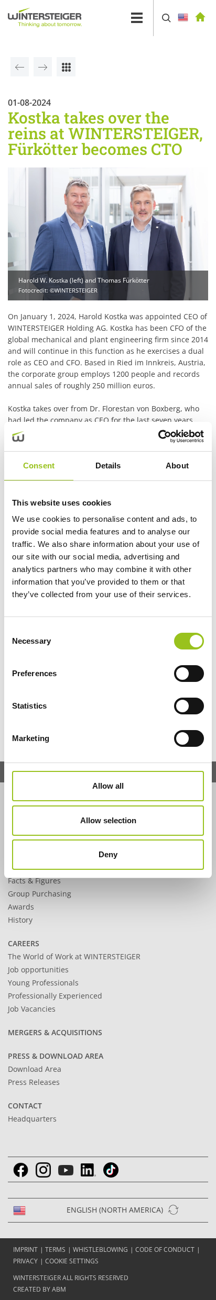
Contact (25, 1106)
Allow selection (108, 820)
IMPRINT (25, 1249)
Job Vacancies (32, 1009)
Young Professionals (43, 983)
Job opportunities (38, 969)
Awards (21, 907)
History (20, 920)
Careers (23, 943)
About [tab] (177, 465)
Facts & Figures (34, 881)
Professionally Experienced (55, 996)
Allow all (108, 785)
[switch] (189, 673)
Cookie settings (72, 1261)
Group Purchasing (39, 894)
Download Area (34, 1069)
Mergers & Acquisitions (55, 1032)
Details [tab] (108, 465)
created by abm (39, 1289)
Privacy (25, 1261)
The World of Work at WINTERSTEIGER (74, 956)
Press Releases (34, 1082)
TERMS (55, 1249)
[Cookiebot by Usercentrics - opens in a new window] (158, 436)
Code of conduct (165, 1249)
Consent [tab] (39, 465)
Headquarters (32, 1119)
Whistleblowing (100, 1249)
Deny (108, 854)
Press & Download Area (55, 1056)
